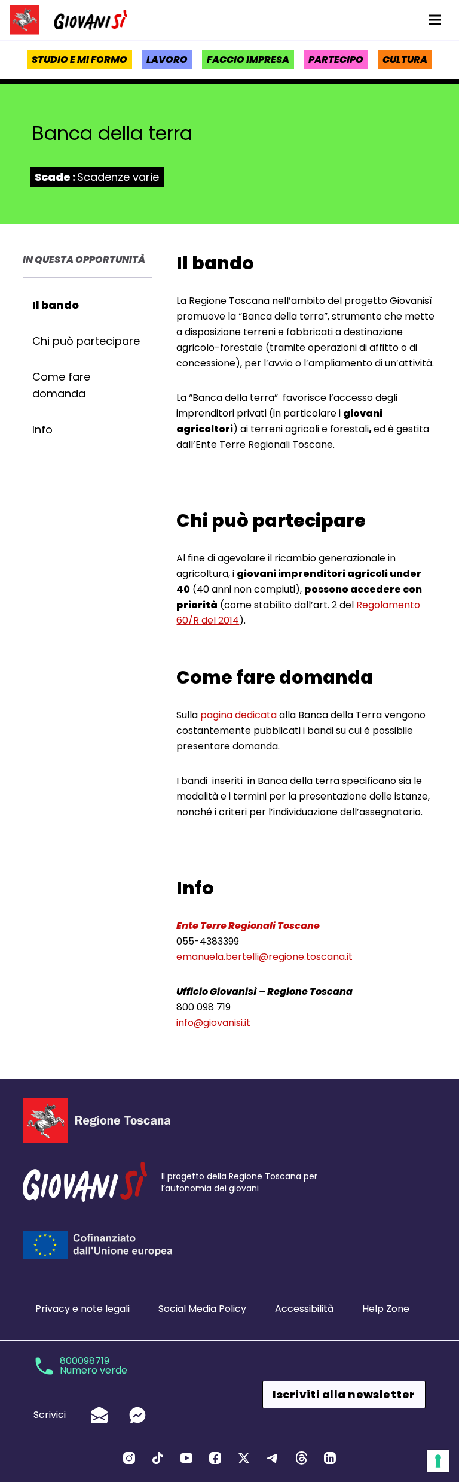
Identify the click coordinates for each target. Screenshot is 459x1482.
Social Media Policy (202, 1309)
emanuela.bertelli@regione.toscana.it (264, 957)
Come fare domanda (61, 385)
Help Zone (385, 1309)
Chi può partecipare (86, 340)
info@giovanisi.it (213, 1022)
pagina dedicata (238, 715)
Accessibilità (304, 1309)
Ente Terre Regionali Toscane (248, 926)
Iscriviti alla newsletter (344, 1394)
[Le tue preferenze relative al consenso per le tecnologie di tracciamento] (438, 1461)
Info (42, 429)
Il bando (55, 304)
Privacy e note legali (82, 1309)
